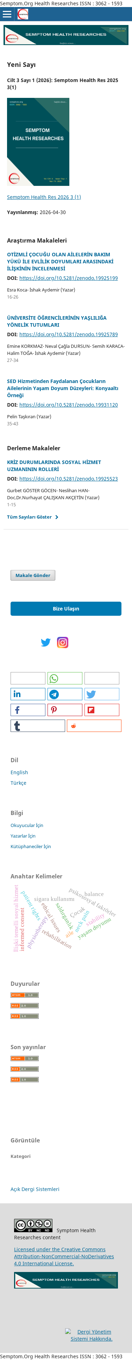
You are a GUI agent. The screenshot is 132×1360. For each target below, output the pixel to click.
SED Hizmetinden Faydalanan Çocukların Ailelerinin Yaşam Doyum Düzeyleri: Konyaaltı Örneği (62, 388)
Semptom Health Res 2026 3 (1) (44, 197)
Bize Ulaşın (66, 608)
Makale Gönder (32, 575)
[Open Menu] (7, 14)
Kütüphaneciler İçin (31, 846)
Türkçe (18, 782)
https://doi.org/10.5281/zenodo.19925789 (68, 334)
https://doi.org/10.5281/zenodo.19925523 (68, 478)
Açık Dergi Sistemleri (35, 1189)
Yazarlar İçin (23, 836)
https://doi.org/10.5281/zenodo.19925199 (68, 278)
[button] (28, 678)
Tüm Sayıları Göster (29, 517)
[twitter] (45, 646)
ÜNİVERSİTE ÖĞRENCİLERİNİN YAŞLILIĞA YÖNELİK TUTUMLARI (57, 321)
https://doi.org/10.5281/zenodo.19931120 (68, 404)
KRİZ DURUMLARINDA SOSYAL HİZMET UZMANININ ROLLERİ (54, 465)
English (19, 772)
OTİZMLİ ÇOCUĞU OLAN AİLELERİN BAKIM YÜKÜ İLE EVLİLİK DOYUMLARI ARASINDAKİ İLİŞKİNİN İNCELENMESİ (60, 261)
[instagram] (62, 646)
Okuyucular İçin (27, 825)
